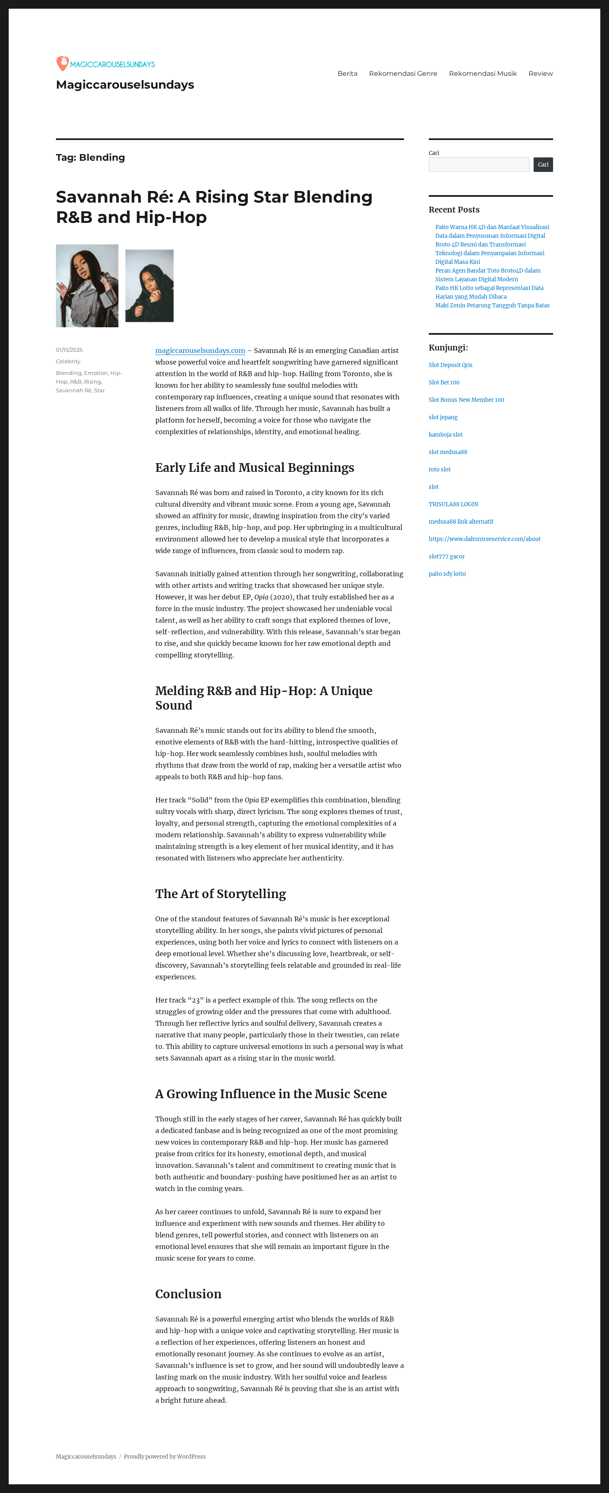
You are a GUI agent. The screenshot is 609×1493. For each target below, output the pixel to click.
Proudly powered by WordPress (165, 1456)
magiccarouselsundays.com (200, 350)
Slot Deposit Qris (451, 365)
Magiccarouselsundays (125, 84)
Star (99, 390)
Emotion (96, 373)
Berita (348, 73)
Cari (434, 153)
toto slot (440, 469)
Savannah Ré (74, 390)
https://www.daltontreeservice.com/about (485, 539)
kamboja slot (446, 434)
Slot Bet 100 (444, 382)
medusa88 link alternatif (461, 521)
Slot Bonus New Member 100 (466, 399)
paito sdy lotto (447, 573)
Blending (69, 373)
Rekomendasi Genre (403, 73)
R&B (76, 381)
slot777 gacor (447, 556)
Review (541, 73)
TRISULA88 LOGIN (453, 504)
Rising (92, 381)
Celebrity (68, 361)
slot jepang (443, 417)
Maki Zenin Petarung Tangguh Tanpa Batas (492, 305)
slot (434, 486)
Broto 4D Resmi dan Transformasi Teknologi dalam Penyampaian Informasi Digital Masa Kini (489, 253)
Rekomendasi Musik (483, 73)
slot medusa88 (448, 452)
